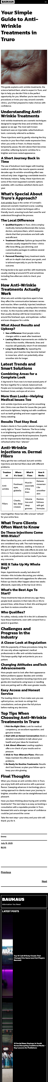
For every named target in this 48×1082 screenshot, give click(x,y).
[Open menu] (45, 1)
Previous (6, 872)
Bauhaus (13, 899)
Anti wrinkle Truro (9, 202)
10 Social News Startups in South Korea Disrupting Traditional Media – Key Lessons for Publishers (30, 1045)
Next (44, 881)
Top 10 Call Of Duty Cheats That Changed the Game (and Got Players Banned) (29, 958)
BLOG (3, 847)
